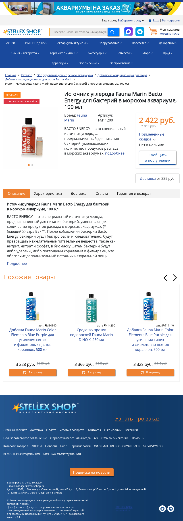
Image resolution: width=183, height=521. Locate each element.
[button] (29, 165)
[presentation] (165, 277)
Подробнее (17, 263)
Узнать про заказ (137, 418)
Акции (10, 43)
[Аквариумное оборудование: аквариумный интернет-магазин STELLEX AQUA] (22, 31)
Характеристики (48, 193)
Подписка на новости (91, 472)
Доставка (148, 178)
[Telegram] (170, 508)
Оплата (102, 193)
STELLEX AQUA (124, 507)
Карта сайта (123, 510)
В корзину (35, 372)
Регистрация (171, 20)
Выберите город (129, 20)
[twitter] (162, 508)
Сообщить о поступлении (158, 158)
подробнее (115, 153)
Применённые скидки (151, 137)
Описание (16, 193)
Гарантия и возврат (134, 193)
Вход (155, 20)
